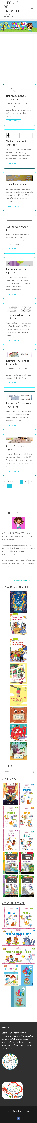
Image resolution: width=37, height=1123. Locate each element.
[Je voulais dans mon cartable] (19, 309)
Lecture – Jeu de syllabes (16, 271)
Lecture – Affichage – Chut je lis (18, 362)
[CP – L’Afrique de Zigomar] (19, 440)
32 (4, 486)
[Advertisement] (18, 64)
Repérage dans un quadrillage (17, 97)
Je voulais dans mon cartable (18, 316)
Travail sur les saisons (18, 184)
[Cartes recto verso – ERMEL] (19, 220)
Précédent (8, 482)
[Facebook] (18, 1118)
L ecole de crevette (12, 7)
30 (26, 482)
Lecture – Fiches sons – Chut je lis (18, 405)
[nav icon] (31, 9)
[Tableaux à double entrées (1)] (19, 135)
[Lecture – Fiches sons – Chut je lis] (19, 397)
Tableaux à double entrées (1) (16, 143)
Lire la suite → (13, 121)
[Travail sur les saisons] (19, 178)
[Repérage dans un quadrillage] (19, 89)
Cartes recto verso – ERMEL (18, 228)
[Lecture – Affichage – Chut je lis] (19, 354)
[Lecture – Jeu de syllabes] (19, 263)
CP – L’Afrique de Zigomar (16, 447)
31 (31, 482)
